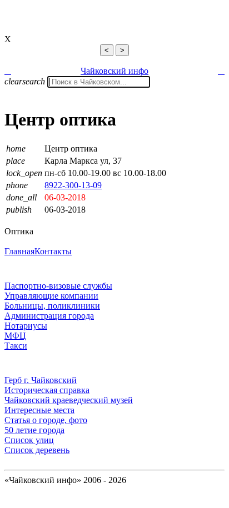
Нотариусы (25, 325)
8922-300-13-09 (73, 185)
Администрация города (49, 315)
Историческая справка (46, 390)
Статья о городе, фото (45, 420)
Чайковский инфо (114, 71)
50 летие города (34, 430)
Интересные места (39, 410)
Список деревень (36, 450)
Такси (15, 345)
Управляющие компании (51, 295)
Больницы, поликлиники (52, 305)
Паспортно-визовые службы (58, 285)
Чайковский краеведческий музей (68, 400)
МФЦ (15, 335)
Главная (19, 251)
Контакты (53, 251)
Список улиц (29, 440)
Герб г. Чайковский (40, 380)
